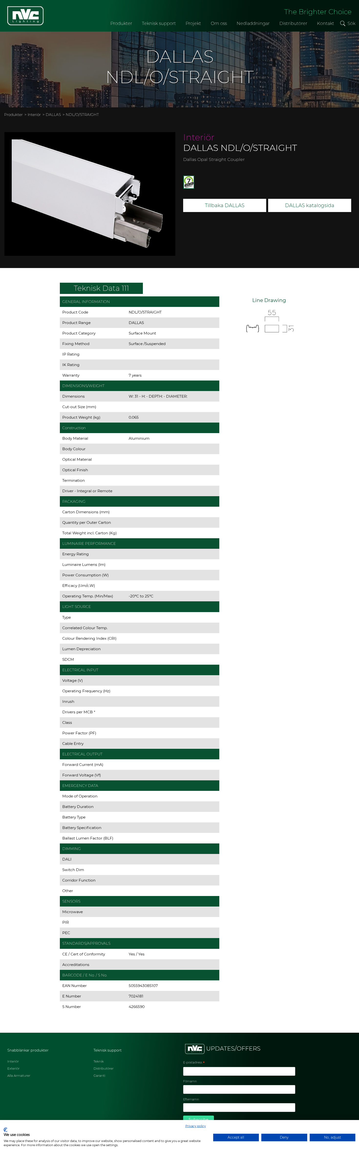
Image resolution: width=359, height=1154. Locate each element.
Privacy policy (195, 1126)
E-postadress (194, 1063)
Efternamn (191, 1099)
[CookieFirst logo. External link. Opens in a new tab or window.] (5, 1130)
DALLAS (53, 114)
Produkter (121, 23)
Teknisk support (159, 23)
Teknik (99, 1061)
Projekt (193, 23)
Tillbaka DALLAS (224, 205)
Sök (351, 23)
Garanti (99, 1075)
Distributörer (293, 23)
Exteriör (13, 1068)
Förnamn (190, 1081)
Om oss (219, 23)
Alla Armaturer (18, 1075)
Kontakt (325, 23)
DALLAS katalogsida (309, 205)
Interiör (34, 114)
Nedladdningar (253, 23)
